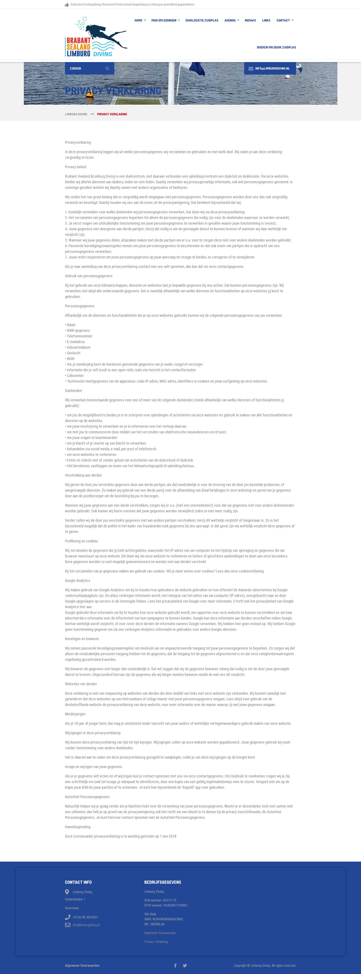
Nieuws (250, 20)
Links (266, 20)
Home (138, 20)
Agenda (230, 20)
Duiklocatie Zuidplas (202, 20)
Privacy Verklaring (156, 942)
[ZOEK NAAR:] (89, 68)
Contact (283, 20)
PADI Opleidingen (163, 20)
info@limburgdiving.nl (86, 925)
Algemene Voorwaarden (160, 933)
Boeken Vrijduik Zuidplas (276, 47)
